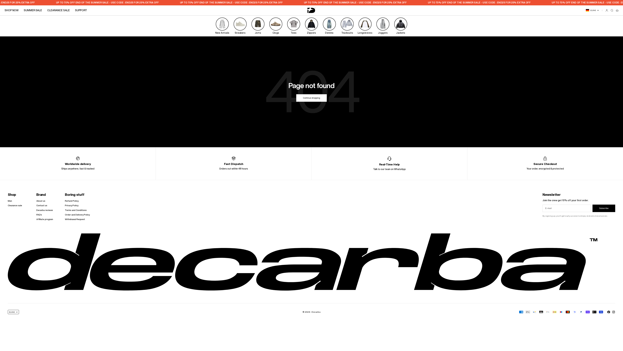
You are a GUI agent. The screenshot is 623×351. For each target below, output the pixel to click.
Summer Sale (33, 10)
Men (10, 201)
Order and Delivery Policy (77, 215)
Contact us (41, 205)
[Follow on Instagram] (613, 312)
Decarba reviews (44, 210)
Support (81, 10)
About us (40, 201)
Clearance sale (15, 205)
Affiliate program (44, 219)
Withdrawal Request (75, 219)
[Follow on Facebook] (608, 312)
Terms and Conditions (76, 210)
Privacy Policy (71, 205)
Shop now (11, 10)
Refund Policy (72, 201)
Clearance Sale (58, 10)
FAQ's (39, 215)
